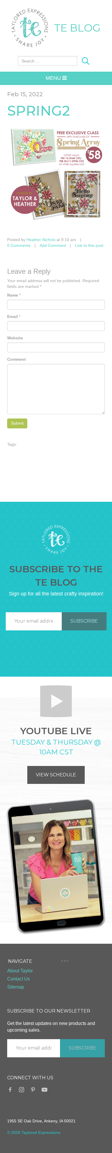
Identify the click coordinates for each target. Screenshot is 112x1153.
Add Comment (53, 245)
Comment (16, 359)
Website (15, 338)
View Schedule (56, 775)
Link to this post (89, 245)
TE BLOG (77, 27)
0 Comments (18, 245)
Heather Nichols (40, 239)
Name (12, 295)
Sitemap (15, 986)
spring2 (38, 110)
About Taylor (20, 970)
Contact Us (18, 978)
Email (12, 316)
